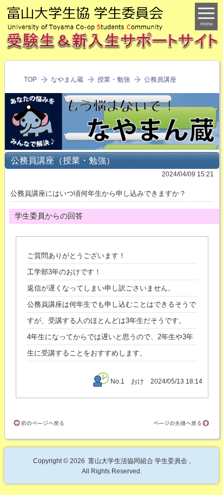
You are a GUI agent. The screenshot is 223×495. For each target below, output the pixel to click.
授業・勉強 (113, 79)
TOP (30, 79)
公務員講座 (160, 79)
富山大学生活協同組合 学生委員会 (137, 461)
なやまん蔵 (67, 79)
